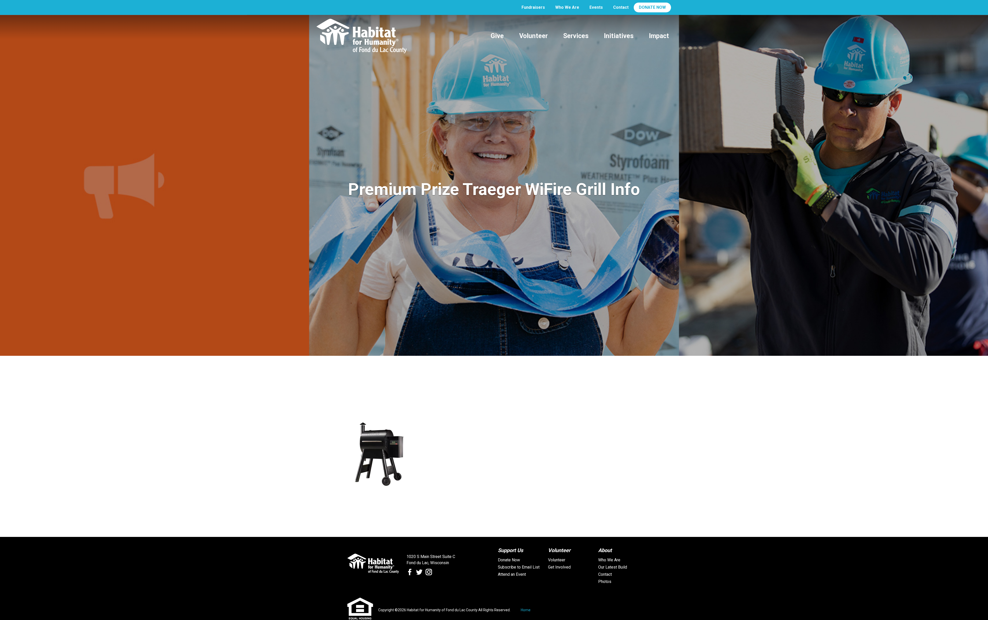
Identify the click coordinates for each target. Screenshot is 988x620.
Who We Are (567, 7)
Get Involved (559, 567)
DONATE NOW (652, 7)
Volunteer (556, 559)
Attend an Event (512, 574)
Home (526, 610)
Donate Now (509, 559)
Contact (621, 7)
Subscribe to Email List (519, 567)
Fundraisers (533, 7)
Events (596, 7)
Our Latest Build (612, 567)
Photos (604, 581)
